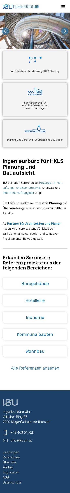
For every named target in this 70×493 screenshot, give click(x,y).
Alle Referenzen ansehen (35, 368)
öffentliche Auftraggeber (19, 192)
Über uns (10, 462)
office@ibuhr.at (21, 440)
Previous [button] (5, 31)
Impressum (11, 472)
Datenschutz (12, 482)
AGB (6, 477)
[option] (35, 31)
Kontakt (8, 467)
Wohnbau (35, 351)
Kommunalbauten (35, 334)
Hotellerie (35, 300)
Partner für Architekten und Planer (34, 223)
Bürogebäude (35, 283)
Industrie (35, 317)
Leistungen (11, 452)
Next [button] (64, 31)
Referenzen (11, 457)
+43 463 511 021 (22, 433)
